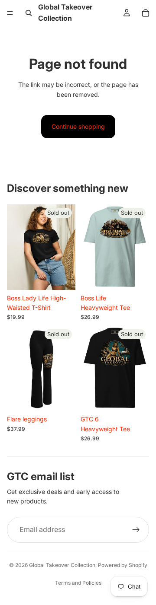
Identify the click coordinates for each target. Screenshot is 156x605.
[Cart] (145, 12)
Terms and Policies (78, 583)
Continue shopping (78, 126)
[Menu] (10, 13)
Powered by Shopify (122, 565)
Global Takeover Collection (62, 565)
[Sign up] (136, 530)
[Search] (28, 12)
